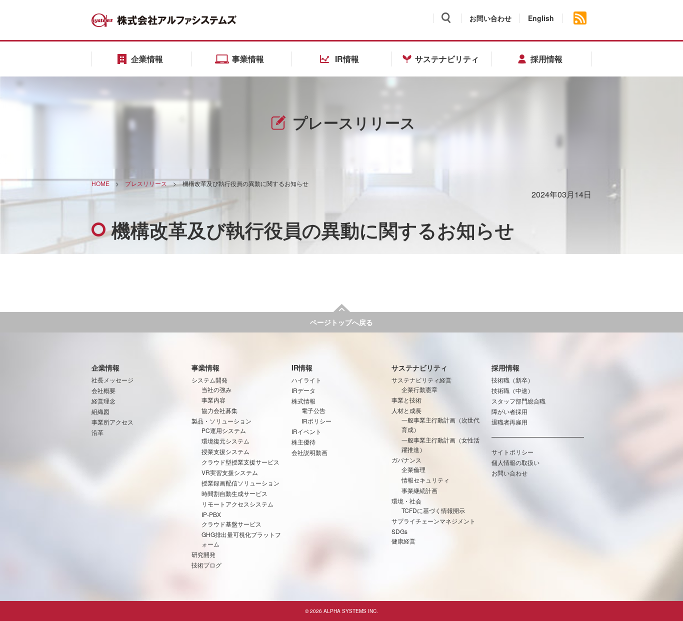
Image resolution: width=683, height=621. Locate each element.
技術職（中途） (513, 390)
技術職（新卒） (513, 380)
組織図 (101, 411)
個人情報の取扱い (516, 462)
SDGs (400, 531)
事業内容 (214, 400)
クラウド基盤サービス (232, 524)
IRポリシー (317, 420)
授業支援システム (226, 451)
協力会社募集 (220, 410)
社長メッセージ (113, 380)
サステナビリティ (420, 367)
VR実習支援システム (230, 472)
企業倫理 (414, 469)
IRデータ (304, 390)
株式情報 (304, 400)
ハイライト (307, 380)
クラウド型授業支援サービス (241, 462)
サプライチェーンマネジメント (434, 520)
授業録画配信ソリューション (241, 482)
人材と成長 (407, 410)
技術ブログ (207, 564)
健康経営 (404, 540)
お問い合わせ (491, 18)
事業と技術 (407, 400)
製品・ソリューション (222, 420)
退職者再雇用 (510, 422)
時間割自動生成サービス (235, 493)
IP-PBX (211, 514)
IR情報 (302, 367)
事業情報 (206, 367)
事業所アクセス (113, 422)
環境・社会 (407, 500)
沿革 (98, 432)
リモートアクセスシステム (238, 504)
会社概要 (104, 390)
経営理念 (104, 400)
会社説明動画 (310, 452)
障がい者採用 (510, 411)
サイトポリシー (513, 452)
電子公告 (314, 410)
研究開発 (204, 554)
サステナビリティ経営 (422, 380)
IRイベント (307, 431)
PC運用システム (224, 430)
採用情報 (506, 367)
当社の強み (217, 389)
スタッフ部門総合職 (519, 400)
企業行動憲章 (420, 389)
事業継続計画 (420, 490)
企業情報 (106, 367)
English (541, 18)
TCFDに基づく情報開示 (433, 510)
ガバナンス (407, 460)
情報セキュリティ (426, 480)
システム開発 (210, 380)
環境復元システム (226, 440)
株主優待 (304, 442)
